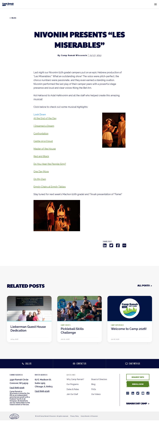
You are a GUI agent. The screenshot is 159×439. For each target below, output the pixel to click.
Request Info (138, 377)
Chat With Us (134, 363)
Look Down (40, 114)
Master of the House (45, 148)
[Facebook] (118, 245)
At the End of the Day (45, 118)
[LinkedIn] (105, 245)
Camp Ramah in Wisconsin (89, 416)
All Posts (143, 285)
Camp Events (66, 325)
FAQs (93, 389)
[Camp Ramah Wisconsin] (8, 4)
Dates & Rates (73, 389)
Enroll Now (138, 384)
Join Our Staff (72, 394)
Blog (14, 18)
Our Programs (73, 384)
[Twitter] (111, 245)
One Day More (41, 171)
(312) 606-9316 (17, 387)
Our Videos (96, 394)
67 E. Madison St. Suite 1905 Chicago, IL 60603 (43, 383)
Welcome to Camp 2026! (129, 329)
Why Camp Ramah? (75, 379)
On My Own (40, 179)
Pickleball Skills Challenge (72, 330)
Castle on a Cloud (43, 141)
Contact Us (81, 363)
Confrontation (41, 133)
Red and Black (41, 156)
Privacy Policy (74, 416)
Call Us (28, 363)
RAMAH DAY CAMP (136, 403)
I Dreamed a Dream (44, 126)
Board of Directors (99, 379)
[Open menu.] (155, 4)
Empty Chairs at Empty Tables (50, 186)
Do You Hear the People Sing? (50, 163)
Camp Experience (117, 325)
